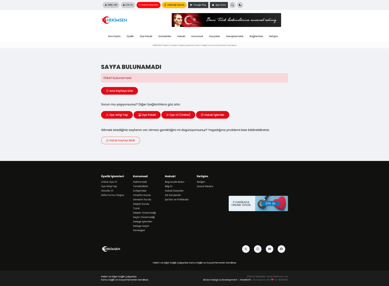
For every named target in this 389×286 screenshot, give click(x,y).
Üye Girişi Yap (118, 115)
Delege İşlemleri (142, 221)
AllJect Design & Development (220, 279)
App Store (220, 5)
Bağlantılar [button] (256, 36)
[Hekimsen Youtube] (271, 249)
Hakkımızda (140, 181)
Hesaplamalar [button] (235, 36)
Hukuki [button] (181, 36)
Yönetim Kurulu (142, 195)
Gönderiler (164, 36)
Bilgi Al (168, 186)
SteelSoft (245, 279)
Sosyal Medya (205, 186)
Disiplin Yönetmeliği (144, 212)
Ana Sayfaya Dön (121, 90)
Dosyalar (214, 36)
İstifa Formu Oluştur (112, 195)
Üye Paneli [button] (146, 36)
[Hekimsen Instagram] (259, 249)
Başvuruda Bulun (174, 181)
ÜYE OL (129, 5)
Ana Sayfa (114, 36)
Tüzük (136, 208)
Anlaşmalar (140, 190)
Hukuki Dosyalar (174, 190)
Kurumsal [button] (197, 36)
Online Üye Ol (109, 181)
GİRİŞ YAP (112, 5)
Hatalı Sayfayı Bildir (122, 140)
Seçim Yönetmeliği (144, 217)
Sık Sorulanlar (173, 195)
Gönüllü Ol (107, 190)
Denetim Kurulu (142, 199)
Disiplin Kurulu (141, 203)
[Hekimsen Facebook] (283, 249)
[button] (240, 5)
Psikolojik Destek (175, 5)
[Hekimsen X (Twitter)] (247, 249)
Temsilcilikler (140, 186)
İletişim (273, 36)
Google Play (199, 5)
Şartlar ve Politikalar (177, 199)
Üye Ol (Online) (180, 115)
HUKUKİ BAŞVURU (150, 5)
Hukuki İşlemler (214, 115)
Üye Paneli (149, 115)
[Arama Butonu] (232, 5)
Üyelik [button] (130, 36)
